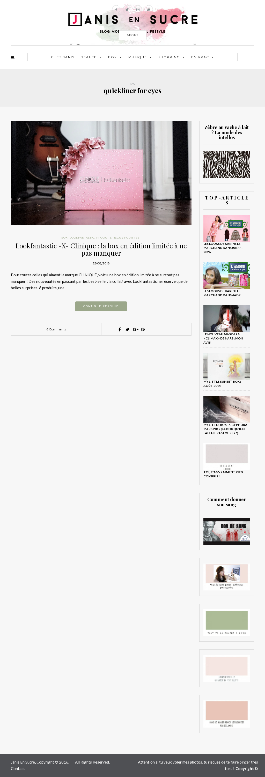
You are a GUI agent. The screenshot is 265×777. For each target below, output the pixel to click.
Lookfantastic (82, 237)
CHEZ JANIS (63, 57)
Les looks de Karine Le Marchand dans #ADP (222, 293)
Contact (18, 768)
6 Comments (56, 329)
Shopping (169, 57)
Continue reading (101, 306)
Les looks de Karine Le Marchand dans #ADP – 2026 (223, 248)
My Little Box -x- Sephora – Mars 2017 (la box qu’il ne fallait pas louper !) (226, 429)
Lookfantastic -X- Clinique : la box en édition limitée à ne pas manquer (101, 249)
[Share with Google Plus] (135, 329)
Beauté (89, 57)
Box (112, 57)
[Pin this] (143, 329)
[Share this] (119, 329)
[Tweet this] (127, 329)
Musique (137, 57)
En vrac (200, 57)
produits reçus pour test (118, 237)
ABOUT (132, 35)
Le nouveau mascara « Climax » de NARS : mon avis (223, 338)
